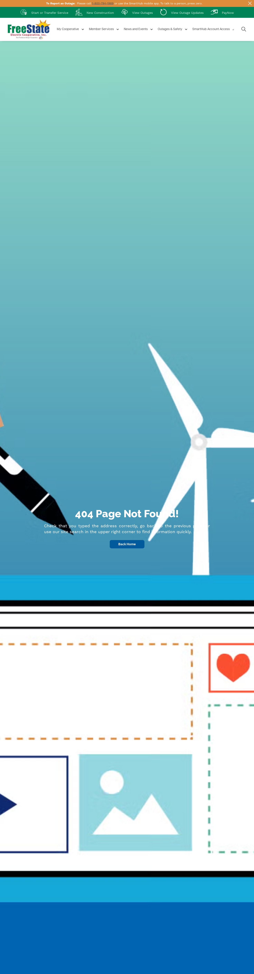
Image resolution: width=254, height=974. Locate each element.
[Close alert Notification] (250, 3)
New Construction (95, 12)
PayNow (222, 12)
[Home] (29, 29)
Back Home (127, 544)
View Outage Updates (182, 12)
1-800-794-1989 (103, 3)
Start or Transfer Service (44, 12)
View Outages (137, 12)
